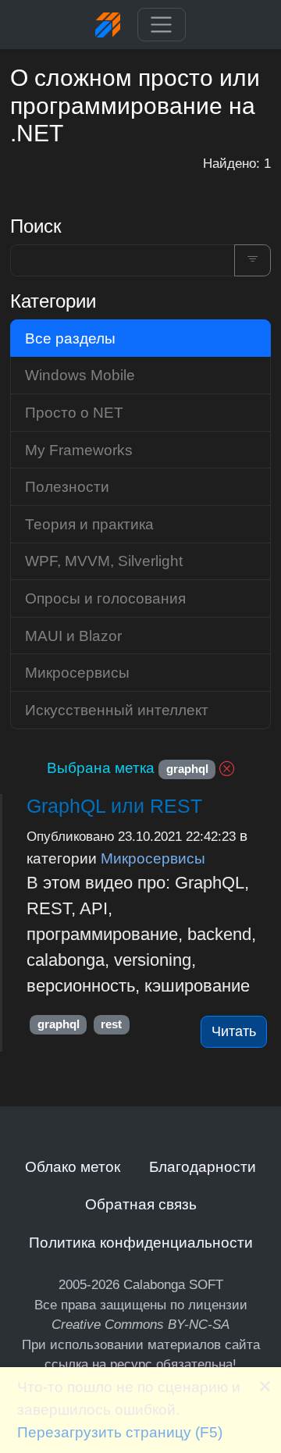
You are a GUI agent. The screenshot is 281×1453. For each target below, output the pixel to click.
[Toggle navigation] (161, 25)
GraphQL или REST (114, 806)
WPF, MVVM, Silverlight (104, 560)
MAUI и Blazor (73, 635)
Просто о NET (74, 412)
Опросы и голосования (105, 598)
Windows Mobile (80, 374)
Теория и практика (89, 523)
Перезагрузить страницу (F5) (119, 1432)
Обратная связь (141, 1204)
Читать (234, 1031)
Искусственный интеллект (116, 709)
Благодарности (202, 1166)
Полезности (67, 486)
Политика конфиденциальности (141, 1242)
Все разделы (70, 338)
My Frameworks (79, 449)
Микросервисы (153, 858)
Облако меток (72, 1166)
